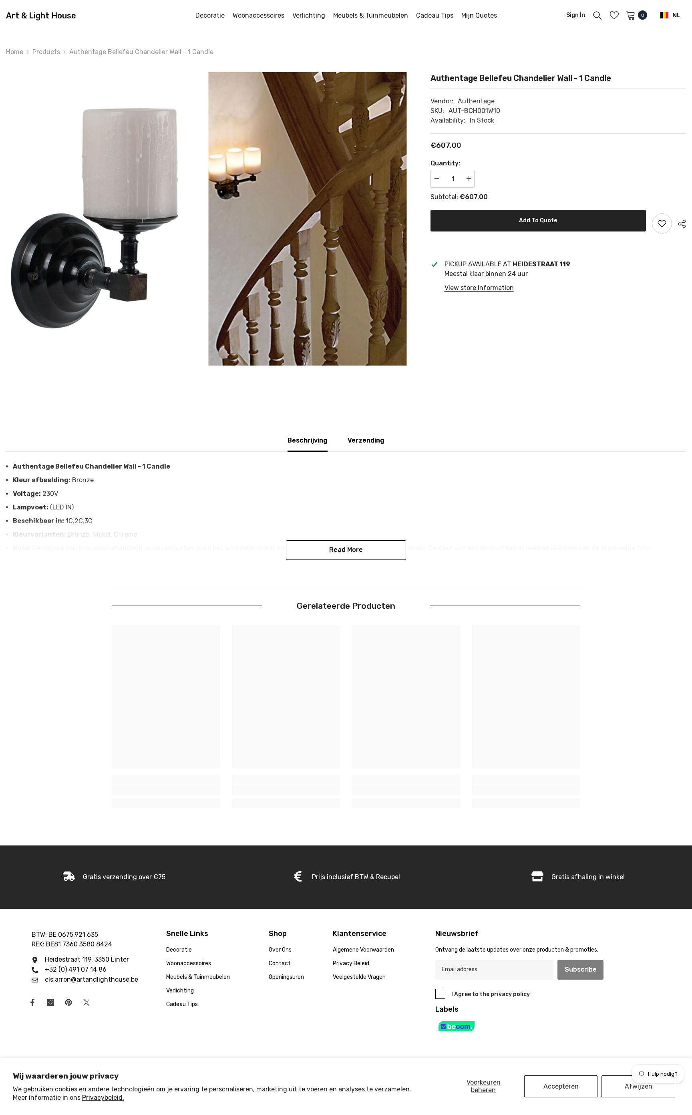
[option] (105, 219)
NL (676, 15)
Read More (346, 549)
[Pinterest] (68, 1002)
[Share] (679, 223)
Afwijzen (638, 1086)
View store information (479, 288)
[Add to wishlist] (662, 223)
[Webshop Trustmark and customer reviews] (528, 1026)
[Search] (597, 15)
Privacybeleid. (103, 1097)
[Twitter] (86, 1002)
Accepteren (561, 1086)
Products (46, 52)
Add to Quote (538, 220)
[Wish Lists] (614, 15)
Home (14, 52)
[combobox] (670, 15)
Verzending (366, 440)
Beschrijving (308, 440)
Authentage (476, 101)
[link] (166, 789)
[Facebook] (32, 1002)
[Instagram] (50, 1002)
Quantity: (445, 163)
